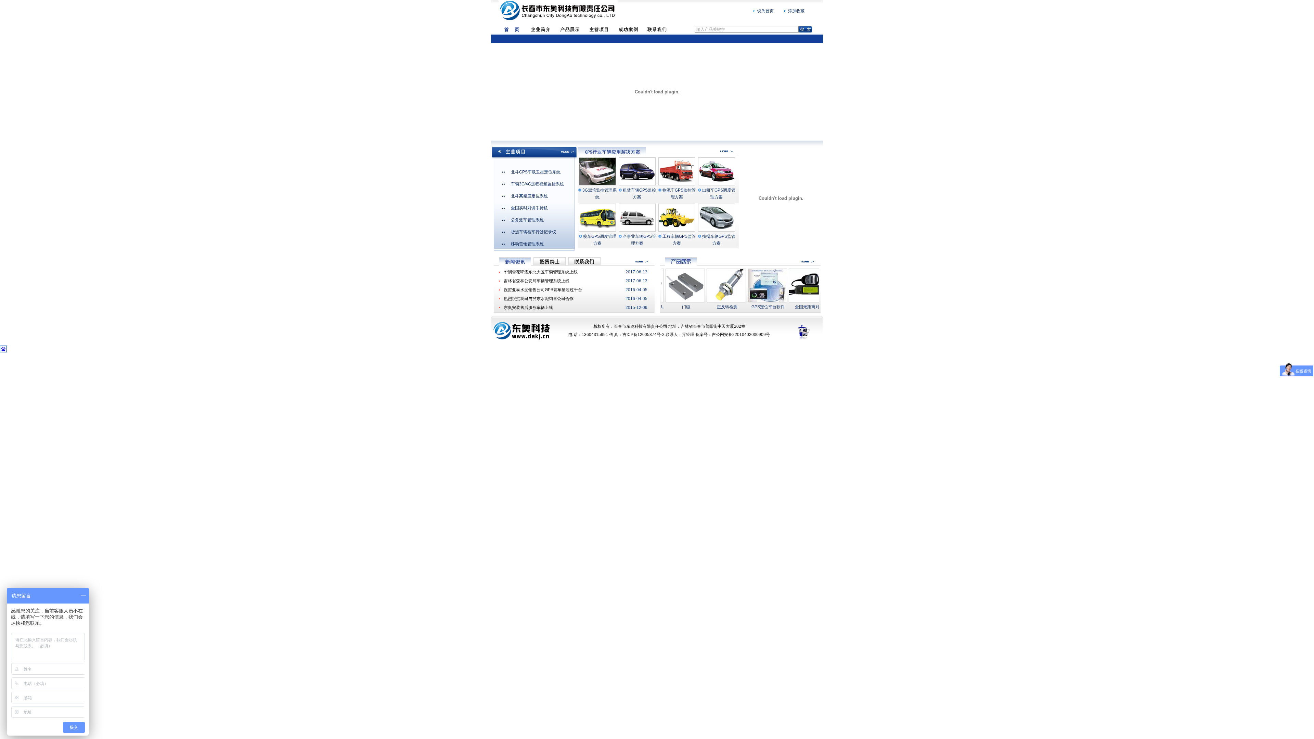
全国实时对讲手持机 (529, 208)
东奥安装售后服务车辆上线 (528, 307)
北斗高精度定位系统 (529, 196)
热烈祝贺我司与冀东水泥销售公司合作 (539, 298)
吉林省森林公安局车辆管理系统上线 (536, 280)
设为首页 (765, 11)
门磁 (674, 306)
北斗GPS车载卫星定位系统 (536, 172)
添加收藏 (796, 11)
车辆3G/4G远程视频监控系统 (537, 184)
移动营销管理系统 (527, 244)
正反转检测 (715, 306)
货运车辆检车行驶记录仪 (533, 232)
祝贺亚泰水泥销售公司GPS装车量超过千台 (543, 289)
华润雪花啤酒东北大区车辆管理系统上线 (541, 272)
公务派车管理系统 (527, 220)
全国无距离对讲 (797, 306)
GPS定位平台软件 (756, 306)
